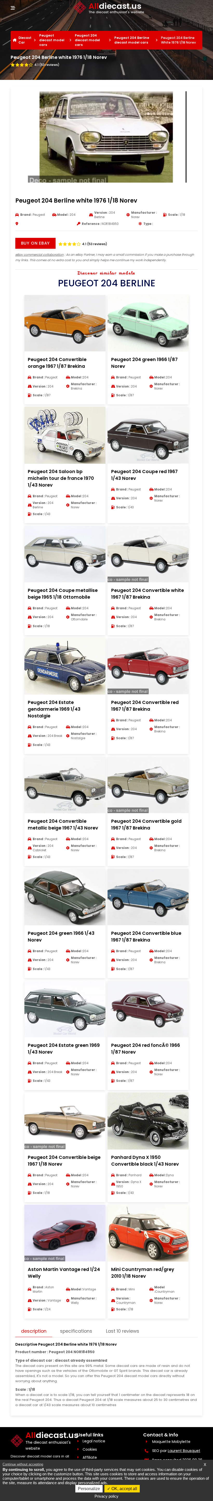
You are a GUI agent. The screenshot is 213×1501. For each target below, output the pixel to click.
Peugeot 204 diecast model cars (87, 40)
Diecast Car (24, 40)
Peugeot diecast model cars (51, 40)
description (33, 1331)
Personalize (89, 1488)
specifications (76, 1331)
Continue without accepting (23, 1464)
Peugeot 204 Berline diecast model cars (131, 40)
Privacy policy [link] (106, 1496)
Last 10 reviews (122, 1331)
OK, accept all (123, 1488)
